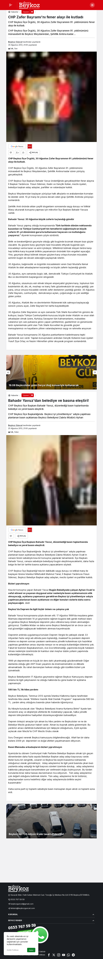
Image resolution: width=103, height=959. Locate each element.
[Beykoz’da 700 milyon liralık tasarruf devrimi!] (51, 821)
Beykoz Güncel (15, 42)
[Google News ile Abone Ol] (17, 146)
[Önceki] (8, 372)
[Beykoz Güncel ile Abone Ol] (30, 146)
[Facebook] (48, 954)
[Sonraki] (95, 372)
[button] (92, 5)
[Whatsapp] (68, 954)
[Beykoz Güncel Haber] (29, 5)
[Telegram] (73, 954)
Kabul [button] (31, 950)
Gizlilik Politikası (13, 950)
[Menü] (10, 5)
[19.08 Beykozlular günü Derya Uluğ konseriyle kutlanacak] (51, 372)
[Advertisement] (51, 861)
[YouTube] (63, 954)
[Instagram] (58, 954)
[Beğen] (10, 152)
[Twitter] (53, 954)
